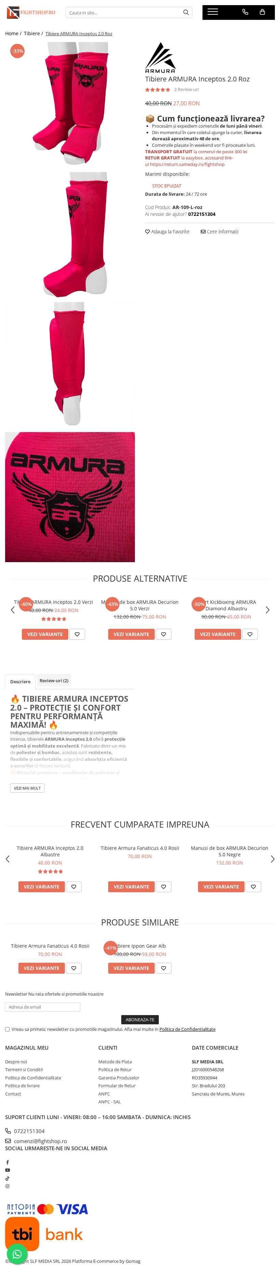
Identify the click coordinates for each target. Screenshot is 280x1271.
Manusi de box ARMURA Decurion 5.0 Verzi (140, 605)
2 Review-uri (186, 89)
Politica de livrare (22, 1085)
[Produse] (214, 14)
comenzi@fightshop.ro (40, 1141)
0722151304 (29, 1131)
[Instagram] (7, 1186)
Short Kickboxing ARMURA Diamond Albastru (226, 605)
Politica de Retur (114, 1069)
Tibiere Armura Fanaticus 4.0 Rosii (140, 848)
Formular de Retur (117, 1085)
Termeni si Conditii (24, 1069)
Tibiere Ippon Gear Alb (140, 946)
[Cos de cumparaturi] (262, 12)
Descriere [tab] (20, 681)
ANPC (104, 1094)
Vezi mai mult (27, 788)
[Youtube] (7, 1170)
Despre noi (16, 1062)
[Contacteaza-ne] (245, 12)
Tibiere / (34, 33)
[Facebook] (7, 1162)
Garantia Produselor (118, 1078)
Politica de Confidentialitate (187, 1029)
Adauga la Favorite (170, 231)
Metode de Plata (115, 1062)
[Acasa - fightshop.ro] (30, 12)
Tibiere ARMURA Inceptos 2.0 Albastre (50, 851)
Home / (14, 33)
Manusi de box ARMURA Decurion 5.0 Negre (229, 851)
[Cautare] (186, 12)
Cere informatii (222, 231)
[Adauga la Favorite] (77, 634)
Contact (13, 1094)
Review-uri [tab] (54, 680)
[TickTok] (7, 1178)
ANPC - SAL (109, 1102)
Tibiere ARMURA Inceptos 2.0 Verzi (53, 602)
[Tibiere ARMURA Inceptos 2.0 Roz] (70, 107)
